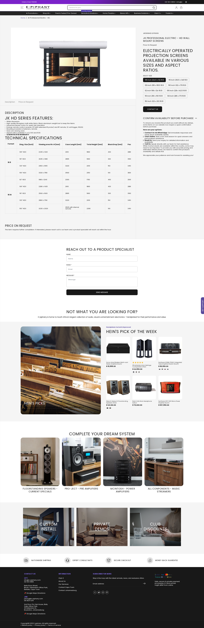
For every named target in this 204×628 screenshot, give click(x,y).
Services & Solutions (89, 12)
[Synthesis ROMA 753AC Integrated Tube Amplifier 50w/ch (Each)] (170, 348)
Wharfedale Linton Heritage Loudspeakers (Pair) (141, 366)
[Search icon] (153, 7)
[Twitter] (99, 592)
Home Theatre (108, 13)
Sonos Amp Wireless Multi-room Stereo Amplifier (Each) (117, 363)
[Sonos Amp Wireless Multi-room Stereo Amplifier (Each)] (118, 348)
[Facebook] (95, 592)
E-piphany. (38, 623)
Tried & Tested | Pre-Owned (65, 13)
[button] (22, 8)
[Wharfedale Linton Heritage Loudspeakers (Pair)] (144, 348)
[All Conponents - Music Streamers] (164, 462)
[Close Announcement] (186, 2)
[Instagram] (103, 592)
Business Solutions (141, 13)
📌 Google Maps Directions (34, 593)
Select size (147, 76)
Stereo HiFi (124, 13)
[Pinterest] (107, 592)
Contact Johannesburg (68, 590)
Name (68, 255)
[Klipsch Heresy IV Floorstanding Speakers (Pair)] (118, 387)
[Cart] (181, 7)
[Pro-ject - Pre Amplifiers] (81, 462)
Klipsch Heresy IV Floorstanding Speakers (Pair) (117, 402)
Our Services (64, 584)
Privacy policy (40, 625)
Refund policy (27, 625)
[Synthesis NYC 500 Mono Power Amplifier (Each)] (170, 387)
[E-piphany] (38, 7)
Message (70, 276)
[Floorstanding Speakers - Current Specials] (40, 462)
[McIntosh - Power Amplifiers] (122, 462)
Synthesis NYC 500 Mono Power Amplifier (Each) (169, 402)
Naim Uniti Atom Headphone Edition (142, 402)
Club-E (157, 13)
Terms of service (54, 625)
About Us (62, 581)
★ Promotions (31, 13)
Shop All (46, 13)
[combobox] (111, 7)
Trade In (169, 13)
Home (23, 18)
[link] (167, 576)
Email (68, 265)
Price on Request (26, 102)
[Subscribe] (144, 584)
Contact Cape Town (66, 587)
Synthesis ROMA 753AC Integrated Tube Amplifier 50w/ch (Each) (170, 363)
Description (10, 102)
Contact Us (152, 109)
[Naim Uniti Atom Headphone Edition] (144, 387)
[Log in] (176, 7)
